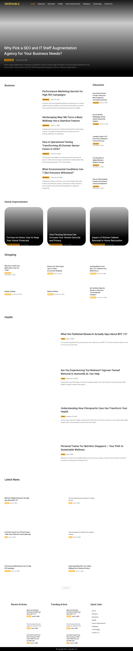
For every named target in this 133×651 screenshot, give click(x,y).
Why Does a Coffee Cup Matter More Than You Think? (12, 268)
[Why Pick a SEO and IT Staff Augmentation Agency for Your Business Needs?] (66, 38)
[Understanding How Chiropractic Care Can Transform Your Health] (31, 415)
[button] (113, 3)
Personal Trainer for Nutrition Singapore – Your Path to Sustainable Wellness (92, 448)
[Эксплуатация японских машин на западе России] (113, 500)
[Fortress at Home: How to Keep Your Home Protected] (24, 226)
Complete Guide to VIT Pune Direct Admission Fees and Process (100, 138)
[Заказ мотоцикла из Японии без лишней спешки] (113, 534)
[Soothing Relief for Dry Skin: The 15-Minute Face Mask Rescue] (118, 270)
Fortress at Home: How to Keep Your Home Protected (23, 239)
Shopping (7, 273)
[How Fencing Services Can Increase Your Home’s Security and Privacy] (66, 226)
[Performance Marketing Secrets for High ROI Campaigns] (21, 99)
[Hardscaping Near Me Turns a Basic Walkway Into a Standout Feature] (21, 125)
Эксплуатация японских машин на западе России (34, 625)
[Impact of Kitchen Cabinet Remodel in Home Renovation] (109, 226)
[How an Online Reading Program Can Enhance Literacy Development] (119, 183)
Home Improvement (13, 244)
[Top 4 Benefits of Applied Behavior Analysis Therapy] (119, 162)
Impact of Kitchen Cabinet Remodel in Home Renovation (107, 239)
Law (6, 537)
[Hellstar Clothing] (33, 293)
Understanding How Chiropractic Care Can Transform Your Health (94, 410)
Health (63, 339)
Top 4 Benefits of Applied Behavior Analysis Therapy (98, 160)
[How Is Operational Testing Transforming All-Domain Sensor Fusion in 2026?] (21, 151)
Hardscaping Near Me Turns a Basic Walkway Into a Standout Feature (62, 119)
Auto (70, 503)
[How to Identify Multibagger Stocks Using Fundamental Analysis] (119, 119)
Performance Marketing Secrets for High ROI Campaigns (62, 93)
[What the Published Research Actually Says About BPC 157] (31, 339)
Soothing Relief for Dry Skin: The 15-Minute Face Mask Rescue (98, 268)
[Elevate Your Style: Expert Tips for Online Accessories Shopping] (76, 270)
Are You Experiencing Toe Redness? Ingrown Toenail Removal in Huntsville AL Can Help (90, 372)
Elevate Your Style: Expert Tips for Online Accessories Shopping (55, 268)
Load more (66, 588)
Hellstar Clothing (10, 291)
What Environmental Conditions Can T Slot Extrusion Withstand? (62, 171)
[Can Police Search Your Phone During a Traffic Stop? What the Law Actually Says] (49, 534)
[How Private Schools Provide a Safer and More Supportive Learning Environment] (119, 98)
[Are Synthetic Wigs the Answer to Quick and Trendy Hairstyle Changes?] (118, 293)
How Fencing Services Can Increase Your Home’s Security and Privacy (64, 237)
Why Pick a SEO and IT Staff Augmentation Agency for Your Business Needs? (40, 50)
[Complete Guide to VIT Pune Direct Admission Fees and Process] (119, 140)
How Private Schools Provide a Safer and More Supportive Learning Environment (100, 96)
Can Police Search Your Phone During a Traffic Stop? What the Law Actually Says (18, 533)
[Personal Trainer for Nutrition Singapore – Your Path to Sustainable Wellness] (31, 453)
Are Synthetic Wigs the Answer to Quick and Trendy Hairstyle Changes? (97, 291)
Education (96, 102)
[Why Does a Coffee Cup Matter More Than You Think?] (33, 270)
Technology (9, 60)
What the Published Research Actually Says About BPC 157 (94, 334)
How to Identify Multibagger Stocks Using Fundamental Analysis (99, 118)
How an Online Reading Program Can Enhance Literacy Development (100, 181)
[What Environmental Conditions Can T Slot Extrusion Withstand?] (21, 178)
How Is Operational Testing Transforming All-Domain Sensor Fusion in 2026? (61, 145)
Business (46, 99)
